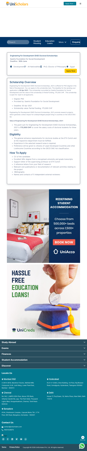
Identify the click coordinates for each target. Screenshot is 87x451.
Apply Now (69, 3)
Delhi (51, 392)
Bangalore (8, 409)
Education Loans (49, 42)
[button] (43, 342)
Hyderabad (54, 379)
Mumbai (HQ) (10, 379)
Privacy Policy (14, 447)
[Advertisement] (43, 22)
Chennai (7, 392)
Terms (4, 447)
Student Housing (37, 42)
